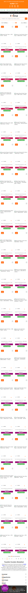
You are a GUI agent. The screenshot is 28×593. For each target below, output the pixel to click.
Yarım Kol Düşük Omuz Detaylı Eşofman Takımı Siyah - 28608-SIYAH (7, 488)
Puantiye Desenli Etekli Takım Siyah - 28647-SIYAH (21, 105)
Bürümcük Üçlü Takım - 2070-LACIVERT (21, 547)
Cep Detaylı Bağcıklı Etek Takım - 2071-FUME (21, 429)
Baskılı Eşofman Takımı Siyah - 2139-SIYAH (7, 459)
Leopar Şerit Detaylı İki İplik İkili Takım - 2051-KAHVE (7, 164)
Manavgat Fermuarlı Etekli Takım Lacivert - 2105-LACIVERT (21, 135)
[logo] (14, 15)
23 (16, 558)
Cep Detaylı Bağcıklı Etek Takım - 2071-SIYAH (7, 76)
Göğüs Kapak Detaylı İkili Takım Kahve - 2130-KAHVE (7, 105)
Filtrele (5, 22)
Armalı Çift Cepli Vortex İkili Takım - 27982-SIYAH (7, 429)
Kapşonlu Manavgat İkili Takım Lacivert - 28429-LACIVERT (7, 223)
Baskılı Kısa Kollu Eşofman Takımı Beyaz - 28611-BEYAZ (21, 282)
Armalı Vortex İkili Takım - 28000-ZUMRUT (7, 370)
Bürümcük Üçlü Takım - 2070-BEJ (6, 547)
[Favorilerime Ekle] (12, 27)
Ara (26, 18)
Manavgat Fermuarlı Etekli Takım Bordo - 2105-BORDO (21, 370)
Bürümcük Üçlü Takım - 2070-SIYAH (6, 46)
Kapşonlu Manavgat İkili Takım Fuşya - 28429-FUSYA (7, 400)
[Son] (25, 559)
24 (18, 558)
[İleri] (23, 559)
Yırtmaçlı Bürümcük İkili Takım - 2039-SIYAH (21, 164)
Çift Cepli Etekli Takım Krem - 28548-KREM (21, 400)
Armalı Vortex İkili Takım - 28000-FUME (21, 341)
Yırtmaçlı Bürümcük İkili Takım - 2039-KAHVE (7, 282)
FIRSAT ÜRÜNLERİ (5, 588)
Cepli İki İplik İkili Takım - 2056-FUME (6, 341)
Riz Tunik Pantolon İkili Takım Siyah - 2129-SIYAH (21, 459)
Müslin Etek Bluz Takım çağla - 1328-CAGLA (7, 135)
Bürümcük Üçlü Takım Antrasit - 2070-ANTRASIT (21, 76)
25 (20, 558)
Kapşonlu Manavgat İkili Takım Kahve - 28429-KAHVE (21, 223)
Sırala (24, 22)
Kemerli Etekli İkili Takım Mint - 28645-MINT (21, 488)
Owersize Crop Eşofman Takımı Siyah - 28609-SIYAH (21, 46)
